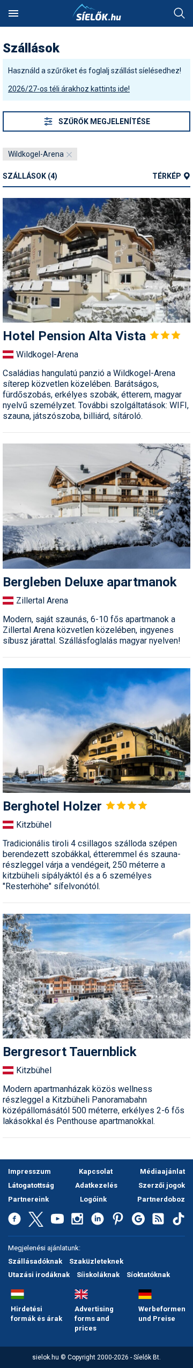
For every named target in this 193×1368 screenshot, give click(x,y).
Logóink (93, 1199)
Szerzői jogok (161, 1185)
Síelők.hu (96, 12)
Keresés (179, 13)
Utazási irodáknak (39, 1275)
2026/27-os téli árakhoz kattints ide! (69, 89)
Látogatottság (31, 1185)
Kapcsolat (96, 1171)
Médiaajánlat (162, 1171)
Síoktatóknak (148, 1275)
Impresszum (29, 1171)
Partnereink (28, 1199)
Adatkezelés (96, 1185)
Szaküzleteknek (96, 1261)
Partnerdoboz (161, 1199)
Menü (13, 13)
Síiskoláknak (98, 1275)
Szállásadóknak (35, 1261)
